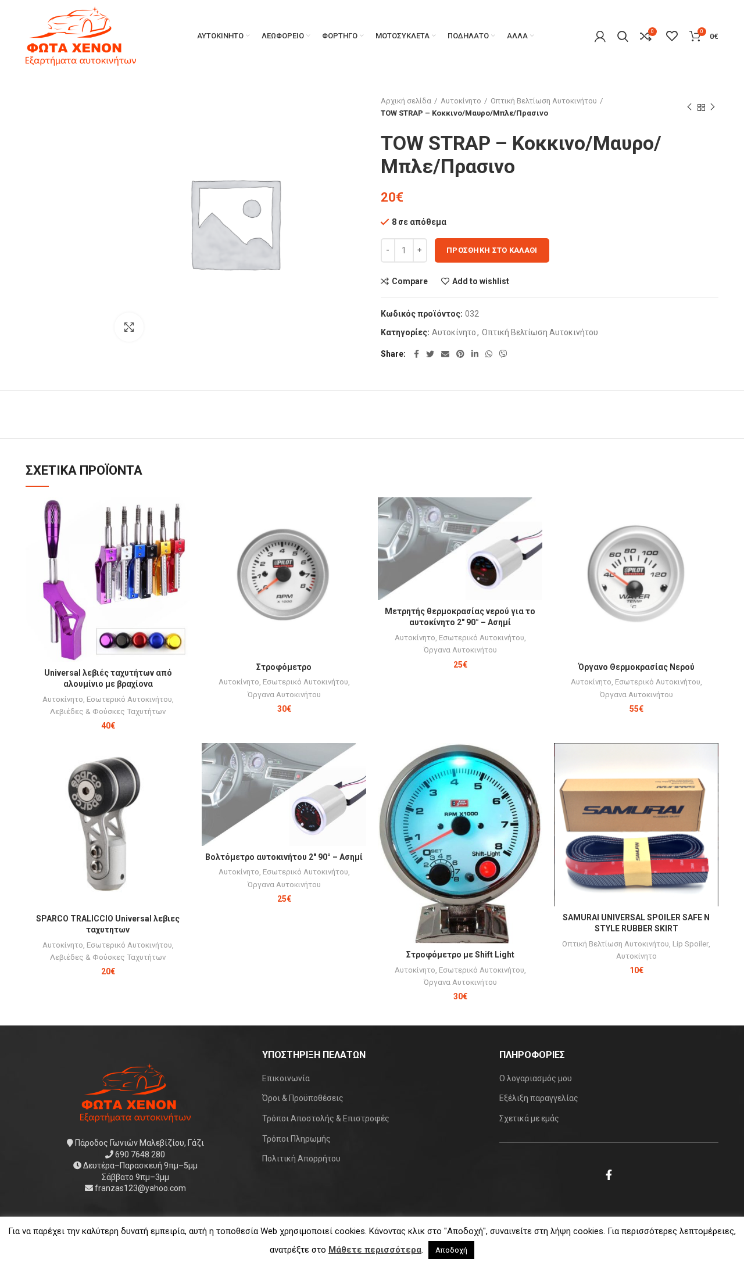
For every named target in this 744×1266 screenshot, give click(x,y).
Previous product (689, 107)
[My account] (600, 36)
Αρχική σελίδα (406, 100)
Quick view (181, 542)
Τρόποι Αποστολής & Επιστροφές (325, 1118)
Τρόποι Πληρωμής (296, 1138)
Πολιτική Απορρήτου (301, 1158)
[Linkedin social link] (475, 353)
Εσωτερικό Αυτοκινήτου (129, 699)
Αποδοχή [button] (451, 1250)
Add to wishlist (480, 281)
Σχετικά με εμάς (529, 1118)
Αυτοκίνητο (461, 100)
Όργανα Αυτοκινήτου (284, 694)
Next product (712, 107)
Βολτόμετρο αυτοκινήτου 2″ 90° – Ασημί (284, 857)
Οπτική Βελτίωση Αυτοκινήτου (544, 100)
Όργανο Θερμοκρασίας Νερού (636, 667)
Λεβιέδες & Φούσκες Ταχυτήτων (108, 711)
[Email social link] (445, 353)
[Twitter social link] (430, 353)
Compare (410, 281)
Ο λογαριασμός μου (535, 1078)
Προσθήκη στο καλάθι (492, 250)
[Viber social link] (503, 353)
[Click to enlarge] (129, 327)
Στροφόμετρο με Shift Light (460, 954)
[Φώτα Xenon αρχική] (135, 1092)
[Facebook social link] (416, 353)
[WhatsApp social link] (489, 353)
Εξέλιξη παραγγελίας (538, 1098)
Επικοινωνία (286, 1078)
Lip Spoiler (691, 943)
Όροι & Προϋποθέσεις (303, 1098)
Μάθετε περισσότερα (374, 1250)
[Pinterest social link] (460, 353)
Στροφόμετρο (284, 667)
